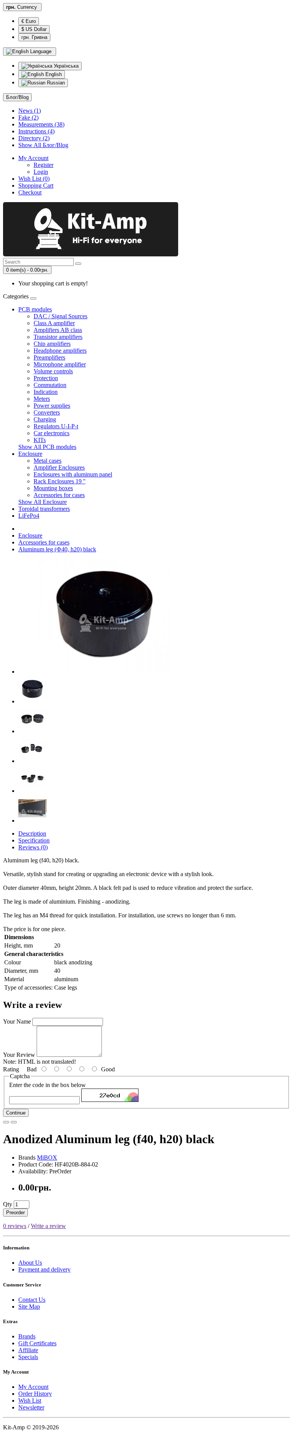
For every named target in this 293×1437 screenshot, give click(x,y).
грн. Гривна (34, 37)
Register (43, 165)
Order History (35, 1393)
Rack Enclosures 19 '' (59, 481)
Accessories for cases (59, 495)
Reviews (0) (33, 847)
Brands (26, 1336)
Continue (16, 1113)
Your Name (17, 1021)
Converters (47, 412)
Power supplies (52, 405)
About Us (30, 1262)
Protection (46, 378)
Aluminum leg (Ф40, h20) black (57, 549)
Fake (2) (28, 117)
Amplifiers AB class (58, 330)
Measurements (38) (41, 124)
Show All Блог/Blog (43, 145)
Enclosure (30, 453)
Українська (65, 66)
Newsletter (31, 1407)
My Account (33, 1387)
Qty (7, 1204)
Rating (11, 1069)
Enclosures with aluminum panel (73, 474)
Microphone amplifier (60, 364)
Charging (45, 419)
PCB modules (35, 309)
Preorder (15, 1212)
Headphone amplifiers (60, 350)
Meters (42, 398)
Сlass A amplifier (54, 323)
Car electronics (51, 433)
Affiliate (28, 1350)
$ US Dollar (34, 29)
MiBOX (47, 1157)
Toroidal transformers (44, 508)
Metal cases (47, 460)
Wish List (29, 1400)
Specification (34, 840)
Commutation (50, 385)
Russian (55, 83)
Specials (28, 1357)
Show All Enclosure (42, 502)
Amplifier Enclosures (59, 467)
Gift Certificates (37, 1343)
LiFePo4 (28, 515)
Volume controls (53, 371)
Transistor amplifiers (58, 337)
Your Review (19, 1054)
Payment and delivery (44, 1269)
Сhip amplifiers (52, 343)
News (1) (29, 110)
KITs (40, 440)
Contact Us (31, 1299)
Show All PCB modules (47, 447)
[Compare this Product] (14, 1122)
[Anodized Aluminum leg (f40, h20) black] (104, 671)
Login (41, 171)
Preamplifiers (49, 357)
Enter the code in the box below (47, 1085)
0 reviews (14, 1226)
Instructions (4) (36, 131)
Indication (46, 392)
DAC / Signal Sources (60, 316)
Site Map (29, 1306)
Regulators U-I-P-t (56, 426)
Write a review (48, 1226)
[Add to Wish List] (6, 1122)
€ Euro (28, 21)
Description (32, 833)
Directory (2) (34, 138)
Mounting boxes (53, 488)
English (53, 74)
